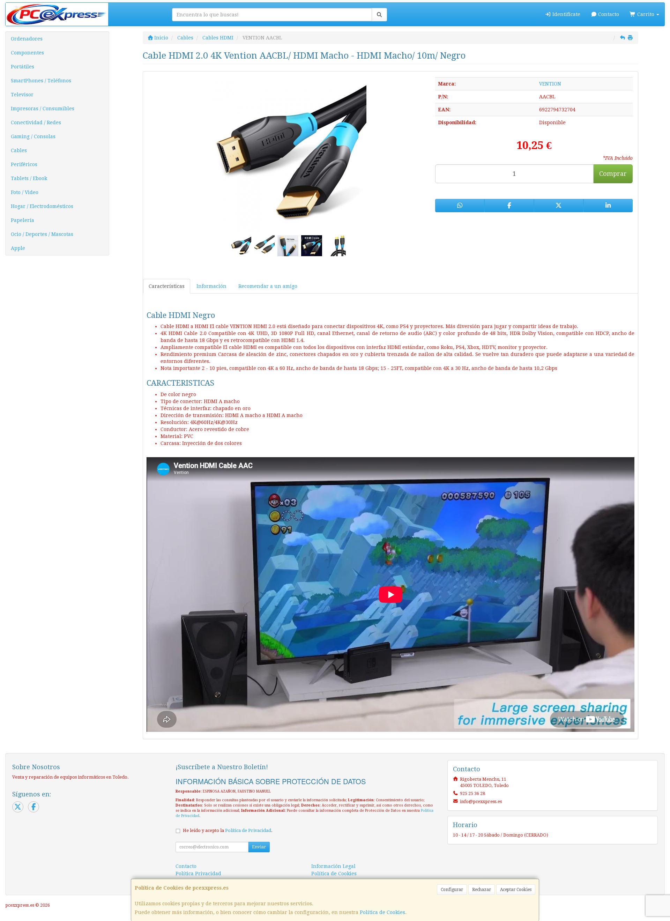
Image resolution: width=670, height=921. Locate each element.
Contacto (608, 14)
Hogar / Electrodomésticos (42, 206)
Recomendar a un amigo (267, 286)
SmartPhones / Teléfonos (41, 80)
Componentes (27, 52)
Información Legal (333, 866)
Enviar (259, 847)
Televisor (22, 94)
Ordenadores (27, 39)
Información (211, 286)
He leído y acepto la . (228, 830)
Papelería (22, 220)
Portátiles (22, 66)
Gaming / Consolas (33, 136)
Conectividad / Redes (36, 122)
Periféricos (24, 164)
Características (167, 286)
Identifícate (565, 14)
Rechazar (481, 889)
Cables (19, 150)
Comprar (613, 173)
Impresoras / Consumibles (42, 108)
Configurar (452, 889)
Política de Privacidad (248, 830)
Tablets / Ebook (29, 178)
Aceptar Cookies (515, 889)
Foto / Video (24, 192)
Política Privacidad (198, 873)
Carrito (646, 14)
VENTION (550, 84)
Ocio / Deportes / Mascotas (42, 234)
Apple (18, 248)
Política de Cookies (382, 912)
